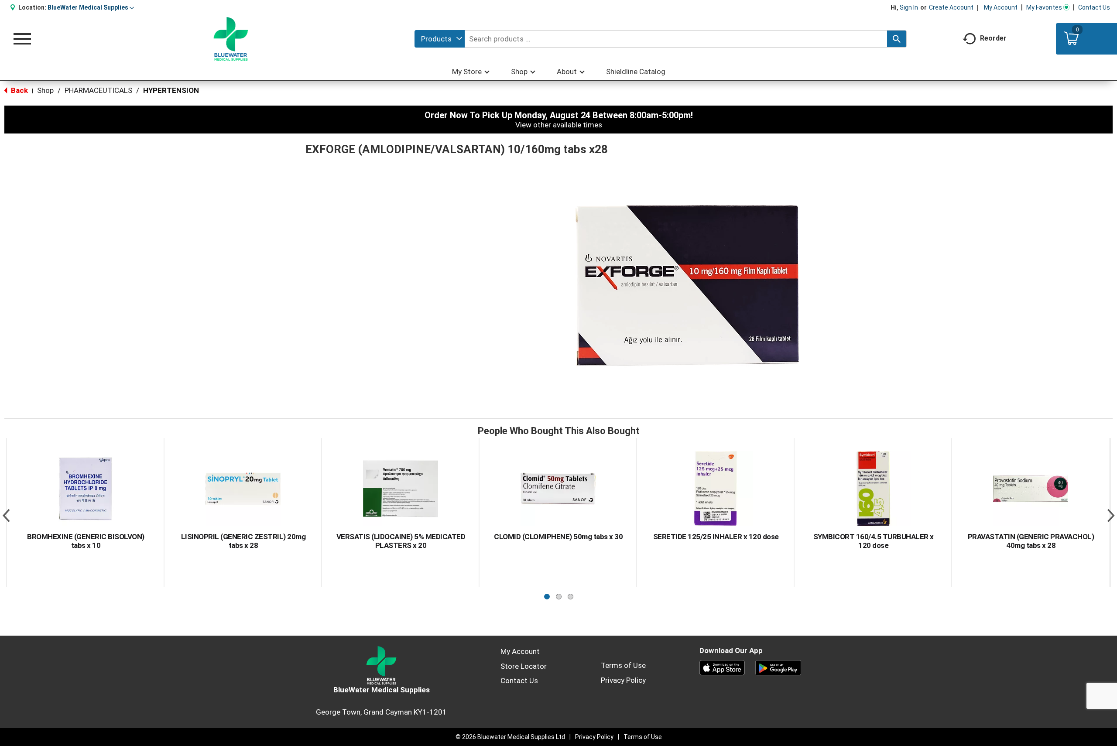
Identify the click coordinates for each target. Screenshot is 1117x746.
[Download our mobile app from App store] (722, 667)
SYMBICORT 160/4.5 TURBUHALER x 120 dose (873, 541)
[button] (91, 7)
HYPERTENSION (171, 90)
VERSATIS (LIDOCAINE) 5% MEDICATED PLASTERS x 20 (401, 541)
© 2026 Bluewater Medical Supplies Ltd (510, 736)
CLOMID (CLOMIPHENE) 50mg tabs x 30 (558, 536)
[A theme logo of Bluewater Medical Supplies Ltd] (231, 39)
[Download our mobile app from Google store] (778, 667)
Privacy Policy (623, 680)
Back (18, 90)
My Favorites (1044, 7)
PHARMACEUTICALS (98, 90)
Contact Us (1094, 7)
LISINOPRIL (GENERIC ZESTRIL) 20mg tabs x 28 (243, 541)
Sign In (909, 7)
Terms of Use (623, 665)
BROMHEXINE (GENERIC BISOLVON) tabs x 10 (85, 541)
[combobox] (440, 39)
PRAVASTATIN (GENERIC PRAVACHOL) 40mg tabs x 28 (1031, 541)
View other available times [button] (558, 124)
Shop (45, 90)
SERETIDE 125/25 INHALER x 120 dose (716, 536)
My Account (1001, 7)
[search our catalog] (896, 39)
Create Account (951, 7)
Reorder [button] (993, 38)
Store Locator (523, 666)
